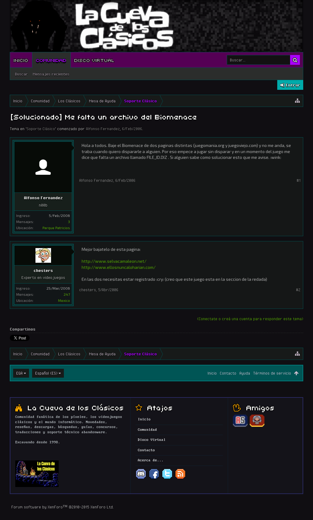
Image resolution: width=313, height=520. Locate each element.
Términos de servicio (272, 373)
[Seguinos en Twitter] (167, 478)
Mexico (64, 300)
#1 (298, 180)
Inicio (21, 60)
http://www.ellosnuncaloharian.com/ (119, 267)
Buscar (21, 73)
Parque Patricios (56, 227)
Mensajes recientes (51, 73)
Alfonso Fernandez (103, 128)
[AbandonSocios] (240, 426)
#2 (298, 289)
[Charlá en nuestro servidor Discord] (140, 478)
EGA (19, 373)
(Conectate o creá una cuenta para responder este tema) (250, 318)
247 (67, 294)
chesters (43, 270)
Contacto (228, 373)
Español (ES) (46, 373)
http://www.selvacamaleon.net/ (114, 261)
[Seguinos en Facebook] (154, 478)
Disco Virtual (94, 60)
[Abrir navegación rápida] (297, 101)
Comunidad (51, 60)
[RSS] (180, 478)
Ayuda (244, 373)
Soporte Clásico (41, 128)
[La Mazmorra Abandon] (257, 426)
